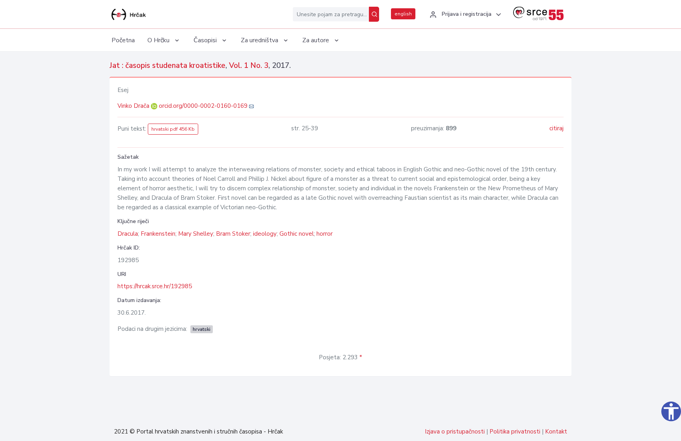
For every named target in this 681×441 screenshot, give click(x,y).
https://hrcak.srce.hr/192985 (154, 286)
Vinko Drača (134, 106)
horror (324, 234)
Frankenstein (158, 234)
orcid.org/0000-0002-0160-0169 (203, 106)
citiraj (556, 128)
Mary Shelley (195, 234)
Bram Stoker (233, 234)
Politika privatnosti (514, 431)
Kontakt (556, 431)
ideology (265, 234)
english (403, 14)
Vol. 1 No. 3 (248, 65)
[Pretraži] (374, 14)
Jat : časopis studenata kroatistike (167, 65)
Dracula (127, 234)
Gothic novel (296, 234)
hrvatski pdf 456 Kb (173, 129)
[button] (464, 14)
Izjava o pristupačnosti (455, 431)
